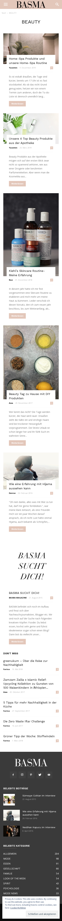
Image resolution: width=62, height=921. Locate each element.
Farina (6, 669)
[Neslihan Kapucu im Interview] (11, 831)
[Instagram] (22, 775)
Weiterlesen (17, 103)
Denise (12, 493)
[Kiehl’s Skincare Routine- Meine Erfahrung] (31, 234)
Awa (11, 403)
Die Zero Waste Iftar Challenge (24, 721)
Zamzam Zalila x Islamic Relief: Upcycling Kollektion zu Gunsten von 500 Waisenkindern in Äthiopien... (28, 683)
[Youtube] (49, 775)
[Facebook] (13, 775)
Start (4, 13)
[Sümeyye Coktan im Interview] (9, 799)
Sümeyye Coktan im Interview (38, 795)
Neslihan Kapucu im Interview (38, 827)
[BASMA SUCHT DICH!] (31, 566)
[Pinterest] (31, 775)
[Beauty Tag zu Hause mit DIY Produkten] (31, 362)
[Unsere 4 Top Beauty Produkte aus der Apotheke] (31, 128)
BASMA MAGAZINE (18, 597)
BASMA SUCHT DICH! (24, 593)
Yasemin (13, 67)
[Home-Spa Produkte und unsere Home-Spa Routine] (31, 48)
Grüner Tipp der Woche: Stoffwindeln (29, 736)
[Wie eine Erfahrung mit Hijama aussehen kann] (31, 470)
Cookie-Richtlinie (18, 907)
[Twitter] (40, 775)
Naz (11, 280)
